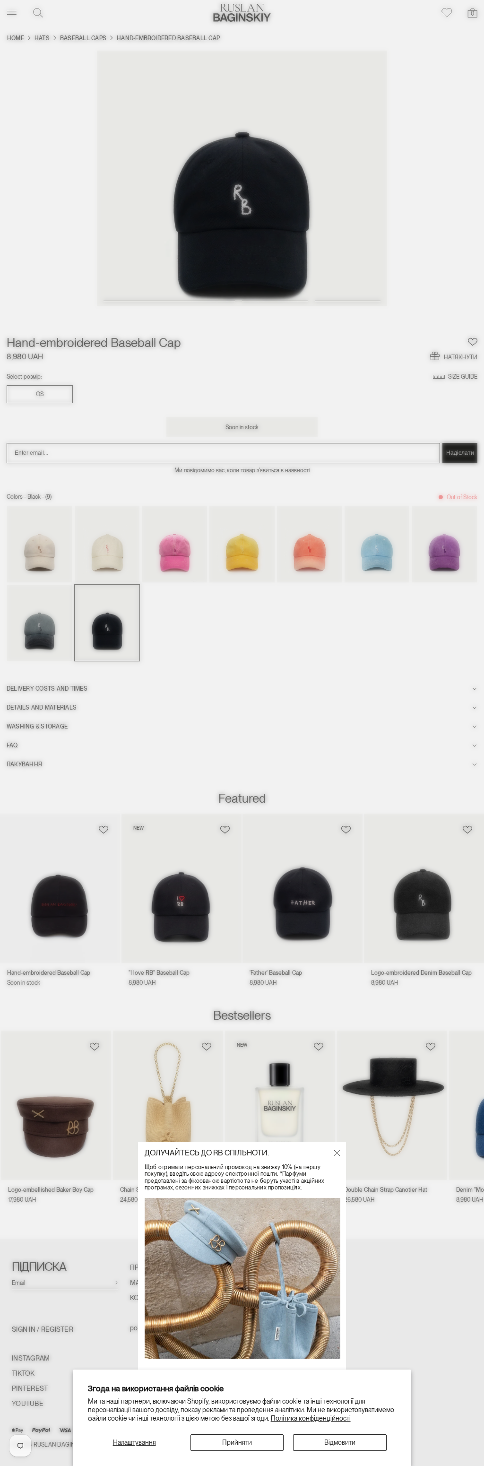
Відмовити (339, 1442)
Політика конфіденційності (311, 1418)
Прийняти (237, 1442)
